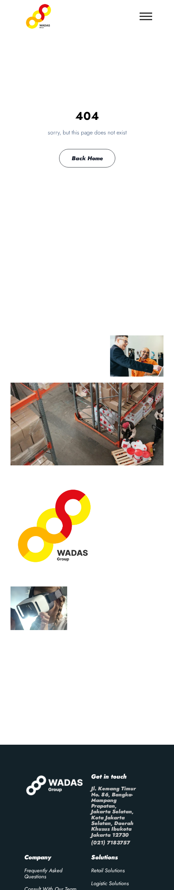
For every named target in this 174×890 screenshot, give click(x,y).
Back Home (87, 158)
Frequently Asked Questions (43, 873)
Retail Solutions (108, 870)
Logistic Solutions (110, 883)
